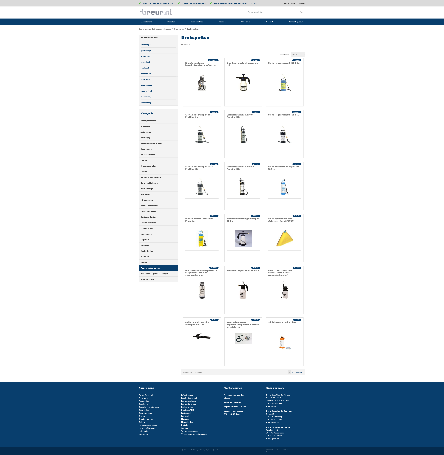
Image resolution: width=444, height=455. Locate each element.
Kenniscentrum (197, 21)
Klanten (222, 21)
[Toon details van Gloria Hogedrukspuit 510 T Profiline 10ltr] (243, 186)
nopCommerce (280, 452)
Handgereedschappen (150, 177)
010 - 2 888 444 (232, 414)
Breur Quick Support (215, 450)
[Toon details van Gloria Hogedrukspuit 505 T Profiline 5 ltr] (202, 186)
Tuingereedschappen (161, 29)
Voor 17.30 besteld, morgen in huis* (158, 3)
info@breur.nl (274, 406)
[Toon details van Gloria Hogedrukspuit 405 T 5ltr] (284, 82)
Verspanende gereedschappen (154, 273)
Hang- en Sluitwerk (149, 183)
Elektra (143, 171)
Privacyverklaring (199, 450)
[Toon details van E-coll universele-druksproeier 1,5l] (243, 82)
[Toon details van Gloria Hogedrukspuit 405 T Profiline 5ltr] (202, 134)
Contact (269, 21)
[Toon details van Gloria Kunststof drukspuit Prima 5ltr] (202, 238)
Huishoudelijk (146, 188)
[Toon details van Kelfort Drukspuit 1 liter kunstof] (243, 290)
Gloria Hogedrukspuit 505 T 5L (283, 114)
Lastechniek (146, 234)
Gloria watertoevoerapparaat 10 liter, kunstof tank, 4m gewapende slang (201, 273)
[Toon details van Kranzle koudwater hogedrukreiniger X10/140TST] (202, 82)
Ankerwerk (145, 126)
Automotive (145, 132)
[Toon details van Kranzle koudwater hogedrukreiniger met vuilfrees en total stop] (243, 338)
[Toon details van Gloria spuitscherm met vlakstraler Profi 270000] (284, 238)
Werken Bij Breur (296, 21)
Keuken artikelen (148, 222)
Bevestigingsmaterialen (151, 143)
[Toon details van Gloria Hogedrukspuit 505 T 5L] (284, 134)
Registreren (289, 3)
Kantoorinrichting (148, 217)
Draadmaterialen (148, 166)
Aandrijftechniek (148, 120)
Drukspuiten (179, 29)
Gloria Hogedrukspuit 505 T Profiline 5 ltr (199, 168)
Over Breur (245, 21)
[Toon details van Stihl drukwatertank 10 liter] (284, 342)
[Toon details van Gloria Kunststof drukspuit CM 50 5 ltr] (284, 186)
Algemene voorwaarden (234, 395)
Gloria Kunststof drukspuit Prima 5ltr (199, 219)
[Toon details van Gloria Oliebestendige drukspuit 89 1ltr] (243, 238)
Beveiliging (145, 137)
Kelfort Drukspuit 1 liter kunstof (243, 270)
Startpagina (144, 29)
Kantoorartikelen (148, 211)
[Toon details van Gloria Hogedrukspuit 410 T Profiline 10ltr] (243, 134)
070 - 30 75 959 (275, 419)
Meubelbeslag (146, 251)
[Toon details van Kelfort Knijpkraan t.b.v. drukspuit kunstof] (202, 336)
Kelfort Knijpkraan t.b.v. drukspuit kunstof (197, 323)
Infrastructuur (147, 200)
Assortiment (146, 21)
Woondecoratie (147, 279)
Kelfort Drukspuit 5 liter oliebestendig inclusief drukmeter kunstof (280, 273)
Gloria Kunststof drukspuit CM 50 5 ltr (283, 168)
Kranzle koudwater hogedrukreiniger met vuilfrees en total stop (243, 324)
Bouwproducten (147, 154)
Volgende (298, 372)
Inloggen (301, 3)
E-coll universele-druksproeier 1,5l (243, 64)
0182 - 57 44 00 (275, 435)
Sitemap (187, 450)
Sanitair (144, 262)
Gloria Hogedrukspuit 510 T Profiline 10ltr (240, 168)
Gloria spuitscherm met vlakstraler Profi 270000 (281, 219)
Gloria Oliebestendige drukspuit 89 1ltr (243, 219)
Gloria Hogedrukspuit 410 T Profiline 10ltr (240, 116)
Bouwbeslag (146, 149)
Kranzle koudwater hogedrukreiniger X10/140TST (200, 64)
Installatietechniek (149, 205)
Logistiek (144, 239)
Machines (144, 245)
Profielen (144, 256)
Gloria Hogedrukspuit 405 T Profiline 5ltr (199, 116)
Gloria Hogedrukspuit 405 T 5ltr (284, 62)
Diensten (171, 21)
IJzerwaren (145, 194)
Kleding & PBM (146, 228)
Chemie (143, 160)
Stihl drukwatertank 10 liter (282, 322)
